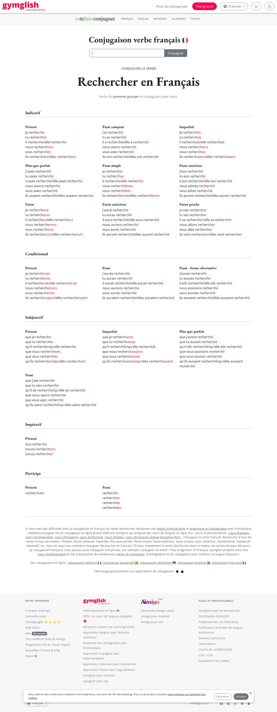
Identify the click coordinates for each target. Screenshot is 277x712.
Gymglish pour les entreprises (219, 610)
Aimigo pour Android (155, 616)
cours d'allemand (91, 537)
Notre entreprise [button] (37, 600)
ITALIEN (195, 18)
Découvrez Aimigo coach (157, 610)
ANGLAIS (143, 18)
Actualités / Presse (37, 650)
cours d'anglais (239, 533)
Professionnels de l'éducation (219, 622)
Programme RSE (36, 645)
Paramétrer (223, 696)
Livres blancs (207, 644)
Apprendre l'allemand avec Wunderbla (109, 664)
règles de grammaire (130, 554)
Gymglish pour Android (99, 675)
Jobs (35, 633)
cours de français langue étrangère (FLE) (153, 537)
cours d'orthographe (39, 537)
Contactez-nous (35, 616)
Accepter (241, 696)
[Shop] (256, 6)
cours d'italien (114, 537)
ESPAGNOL (160, 18)
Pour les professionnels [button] (216, 600)
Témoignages (34, 622)
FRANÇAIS (127, 18)
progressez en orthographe (208, 529)
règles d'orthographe (171, 529)
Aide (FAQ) (32, 627)
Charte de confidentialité (215, 649)
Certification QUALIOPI (214, 616)
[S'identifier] (269, 6)
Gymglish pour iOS (95, 681)
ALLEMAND (179, 18)
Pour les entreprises (171, 6)
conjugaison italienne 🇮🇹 (84, 563)
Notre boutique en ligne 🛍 (101, 610)
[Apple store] (182, 571)
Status (30, 656)
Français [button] (235, 6)
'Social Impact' (61, 645)
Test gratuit (204, 6)
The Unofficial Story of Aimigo (45, 639)
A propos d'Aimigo (37, 610)
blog (57, 650)
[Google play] (177, 571)
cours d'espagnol (66, 537)
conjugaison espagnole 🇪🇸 (120, 563)
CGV (210, 655)
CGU (202, 655)
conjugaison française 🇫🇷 (229, 563)
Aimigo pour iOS (152, 622)
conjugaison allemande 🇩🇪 (158, 563)
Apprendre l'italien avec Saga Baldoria (109, 670)
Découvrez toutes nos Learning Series (108, 627)
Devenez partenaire (212, 638)
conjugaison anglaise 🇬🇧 (193, 563)
